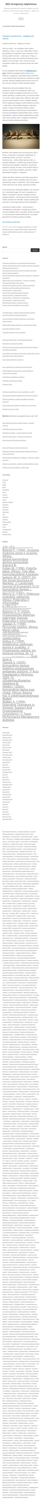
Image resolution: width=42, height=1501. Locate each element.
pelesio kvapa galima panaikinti (28, 935)
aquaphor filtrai (29, 896)
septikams (13, 1198)
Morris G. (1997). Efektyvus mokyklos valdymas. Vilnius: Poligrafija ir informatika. (20, 598)
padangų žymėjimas (24, 831)
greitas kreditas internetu (20, 1029)
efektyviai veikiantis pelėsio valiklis (18, 980)
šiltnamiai (29, 1138)
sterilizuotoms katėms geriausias (30, 963)
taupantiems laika (24, 1245)
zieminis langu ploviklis (14, 1049)
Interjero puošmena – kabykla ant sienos (18, 37)
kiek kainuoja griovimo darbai (26, 1188)
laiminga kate (28, 1022)
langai (30, 590)
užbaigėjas (23, 680)
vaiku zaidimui (26, 1002)
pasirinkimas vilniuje (13, 1010)
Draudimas (5, 490)
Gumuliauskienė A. (15, 574)
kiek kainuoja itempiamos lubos (18, 1015)
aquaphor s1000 (21, 916)
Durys (4, 492)
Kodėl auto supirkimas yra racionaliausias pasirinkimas (18, 263)
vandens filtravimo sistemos (25, 854)
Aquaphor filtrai (7, 384)
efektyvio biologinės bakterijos (19, 1136)
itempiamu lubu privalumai (20, 1012)
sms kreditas (12, 1287)
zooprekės (33, 1151)
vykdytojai (17, 696)
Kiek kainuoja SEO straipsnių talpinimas (14, 440)
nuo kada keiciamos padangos (28, 1054)
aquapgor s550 (11, 916)
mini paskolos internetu (29, 1341)
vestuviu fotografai (7, 1200)
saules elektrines (21, 632)
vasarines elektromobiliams (19, 1255)
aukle (33, 1225)
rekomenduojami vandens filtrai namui (23, 871)
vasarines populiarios (26, 1250)
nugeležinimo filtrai (12, 935)
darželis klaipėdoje (29, 1220)
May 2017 (5, 777)
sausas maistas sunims (29, 1089)
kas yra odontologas (33, 1156)
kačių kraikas (36, 1146)
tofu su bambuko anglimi (9, 1067)
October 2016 (6, 787)
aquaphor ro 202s (7, 933)
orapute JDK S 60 (22, 1203)
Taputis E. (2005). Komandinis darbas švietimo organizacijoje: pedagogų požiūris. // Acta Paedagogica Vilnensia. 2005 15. (20, 670)
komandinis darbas (15, 589)
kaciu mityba (34, 1071)
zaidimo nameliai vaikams (9, 1190)
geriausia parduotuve (8, 1106)
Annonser (5, 480)
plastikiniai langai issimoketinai (10, 608)
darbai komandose (15, 559)
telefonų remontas (11, 940)
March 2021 (5, 750)
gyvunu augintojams (9, 1094)
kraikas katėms (7, 1148)
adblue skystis (34, 1005)
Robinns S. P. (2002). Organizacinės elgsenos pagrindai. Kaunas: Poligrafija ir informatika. (19, 616)
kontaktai (14, 1099)
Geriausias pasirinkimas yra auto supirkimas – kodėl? (18, 392)
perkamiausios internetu (16, 1418)
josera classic (22, 982)
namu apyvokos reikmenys (22, 990)
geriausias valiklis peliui (21, 977)
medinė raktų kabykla (20, 229)
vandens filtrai (18, 891)
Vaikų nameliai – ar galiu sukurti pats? (13, 300)
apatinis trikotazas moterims (21, 1213)
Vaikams (5, 532)
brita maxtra (14, 1425)
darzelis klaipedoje (22, 1215)
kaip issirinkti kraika (8, 1143)
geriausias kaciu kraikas (9, 958)
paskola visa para (22, 1284)
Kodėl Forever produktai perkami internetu (15, 293)
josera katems (31, 1079)
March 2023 (5, 745)
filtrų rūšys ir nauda (13, 841)
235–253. (8, 547)
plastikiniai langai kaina (25, 608)
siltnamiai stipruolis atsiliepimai (18, 997)
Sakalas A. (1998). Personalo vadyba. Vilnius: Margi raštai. (20, 627)
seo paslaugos (17, 657)
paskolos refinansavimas (27, 1032)
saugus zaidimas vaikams (9, 995)
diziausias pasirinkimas (19, 1257)
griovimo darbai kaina (8, 1208)
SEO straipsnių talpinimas (21, 4)
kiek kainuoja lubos (28, 1017)
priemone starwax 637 (16, 1178)
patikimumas (13, 1203)
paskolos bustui (13, 1071)
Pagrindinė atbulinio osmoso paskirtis (13, 332)
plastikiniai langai (21, 606)
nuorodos (34, 1099)
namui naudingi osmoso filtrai (24, 876)
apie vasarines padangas (16, 1277)
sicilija (30, 1287)
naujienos (28, 1099)
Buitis (4, 487)
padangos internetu (23, 1042)
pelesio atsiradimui (15, 1279)
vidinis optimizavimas (14, 1024)
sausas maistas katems (9, 1086)
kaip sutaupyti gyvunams (10, 1091)
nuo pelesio (27, 1225)
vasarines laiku (32, 1255)
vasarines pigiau (24, 1247)
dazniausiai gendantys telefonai (26, 958)
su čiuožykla (34, 1168)
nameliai (4, 1166)
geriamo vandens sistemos (31, 891)
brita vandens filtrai (8, 1138)
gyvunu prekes (31, 1094)
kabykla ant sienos (8, 229)
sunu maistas (34, 1076)
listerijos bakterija (34, 1000)
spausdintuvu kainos (33, 1198)
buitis (33, 990)
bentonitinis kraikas (7, 1089)
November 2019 (7, 760)
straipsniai (20, 1126)
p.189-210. (9, 606)
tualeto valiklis (22, 1198)
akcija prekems (26, 1114)
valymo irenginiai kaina (8, 1227)
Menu (21, 18)
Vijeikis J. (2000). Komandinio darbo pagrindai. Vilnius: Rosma (18, 689)
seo (29, 1200)
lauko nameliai (13, 1166)
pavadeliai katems (17, 1109)
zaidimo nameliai (25, 1462)
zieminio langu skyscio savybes (12, 1002)
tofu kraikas (18, 1089)
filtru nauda (32, 1128)
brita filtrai (5, 1423)
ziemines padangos (26, 1052)
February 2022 (6, 747)
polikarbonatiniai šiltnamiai (25, 1116)
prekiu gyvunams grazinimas (22, 1069)
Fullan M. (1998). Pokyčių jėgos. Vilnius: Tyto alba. (19, 569)
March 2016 (5, 792)
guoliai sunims (28, 1081)
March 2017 (5, 779)
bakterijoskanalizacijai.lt (9, 1215)
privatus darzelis (7, 1012)
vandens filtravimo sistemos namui (25, 861)
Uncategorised (6, 529)
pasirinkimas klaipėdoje (16, 1220)
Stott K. (7, 659)
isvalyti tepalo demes (15, 1039)
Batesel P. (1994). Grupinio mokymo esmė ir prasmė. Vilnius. (20, 553)
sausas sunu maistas (23, 1111)
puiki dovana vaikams (8, 953)
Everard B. (9, 565)
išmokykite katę (6, 1074)
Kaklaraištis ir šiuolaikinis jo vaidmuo (13, 377)
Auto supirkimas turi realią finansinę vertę (15, 448)
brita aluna (22, 1158)
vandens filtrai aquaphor (26, 898)
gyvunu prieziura (35, 1091)
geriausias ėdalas (34, 1123)
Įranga (4, 500)
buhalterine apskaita (8, 1007)
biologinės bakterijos (27, 1131)
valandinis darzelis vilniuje (18, 1079)
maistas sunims (17, 1141)
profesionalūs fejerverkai (9, 1153)
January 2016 (6, 797)
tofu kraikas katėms (8, 1163)
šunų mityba (17, 1146)
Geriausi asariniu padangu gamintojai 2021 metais (23, 1064)
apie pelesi (5, 1279)
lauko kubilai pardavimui (21, 938)
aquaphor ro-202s (23, 923)
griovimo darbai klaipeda (25, 1448)
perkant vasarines (13, 1272)
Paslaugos (20, 227)
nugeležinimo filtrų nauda (14, 883)
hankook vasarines (12, 1252)
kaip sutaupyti (21, 1104)
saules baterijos (8, 632)
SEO (3, 514)
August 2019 (6, 762)
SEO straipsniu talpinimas (9, 831)
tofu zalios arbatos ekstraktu (26, 1067)
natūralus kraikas (23, 1423)
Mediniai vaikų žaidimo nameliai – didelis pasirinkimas (18, 285)
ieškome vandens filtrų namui (22, 864)
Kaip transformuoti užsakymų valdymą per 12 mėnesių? (19, 405)
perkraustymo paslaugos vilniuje (22, 1074)
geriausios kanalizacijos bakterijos (19, 1005)
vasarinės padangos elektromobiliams (13, 972)
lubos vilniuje (22, 1019)
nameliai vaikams (23, 1166)
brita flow (20, 1161)
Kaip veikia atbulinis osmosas (11, 329)
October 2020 (6, 757)
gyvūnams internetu (19, 1148)
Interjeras (5, 497)
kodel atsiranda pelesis (21, 1000)
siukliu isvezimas (13, 1175)
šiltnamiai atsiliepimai (33, 1118)
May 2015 (5, 809)
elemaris (26, 1161)
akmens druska (26, 1289)
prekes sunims (12, 1111)
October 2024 (6, 742)
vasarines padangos (14, 1052)
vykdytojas (31, 696)
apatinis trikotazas (32, 1208)
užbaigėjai (9, 680)
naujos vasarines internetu (10, 1264)
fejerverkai (5, 1128)
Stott (34, 656)
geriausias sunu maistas (30, 1141)
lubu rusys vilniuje (12, 1019)
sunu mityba (12, 1104)
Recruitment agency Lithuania (28, 1170)
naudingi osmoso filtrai (25, 851)
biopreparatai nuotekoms (28, 1450)
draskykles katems (7, 1034)
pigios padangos (26, 1044)
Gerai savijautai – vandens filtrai (12, 290)
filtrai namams (11, 859)
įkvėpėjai (8, 720)
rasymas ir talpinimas (17, 1240)
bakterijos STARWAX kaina (14, 1180)
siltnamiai (30, 1019)
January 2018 (6, 770)
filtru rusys (5, 1156)
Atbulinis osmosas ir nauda (10, 409)
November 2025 (7, 735)
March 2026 (5, 732)
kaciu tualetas (34, 1084)
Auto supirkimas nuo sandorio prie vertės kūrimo (17, 367)
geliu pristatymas (21, 1208)
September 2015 (7, 799)
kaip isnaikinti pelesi (29, 1282)
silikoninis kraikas (33, 1086)
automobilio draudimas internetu (24, 547)
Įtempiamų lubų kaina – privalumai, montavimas (17, 437)
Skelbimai (27, 227)
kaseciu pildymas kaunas (24, 1195)
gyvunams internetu (31, 1104)
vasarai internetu (24, 1272)
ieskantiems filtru (15, 1128)
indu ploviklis (14, 1205)
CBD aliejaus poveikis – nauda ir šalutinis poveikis (17, 433)
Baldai (4, 485)
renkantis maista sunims (21, 1292)
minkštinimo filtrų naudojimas (22, 839)
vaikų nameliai (32, 1430)
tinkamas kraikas (32, 1153)
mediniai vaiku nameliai (25, 1190)
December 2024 (7, 740)
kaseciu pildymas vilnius (9, 1195)
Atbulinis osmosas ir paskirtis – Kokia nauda (15, 467)
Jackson (33, 574)
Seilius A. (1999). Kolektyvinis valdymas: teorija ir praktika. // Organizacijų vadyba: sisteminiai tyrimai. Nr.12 (19, 647)
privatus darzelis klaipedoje (24, 1227)
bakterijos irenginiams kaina (25, 1453)
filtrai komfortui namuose (22, 856)
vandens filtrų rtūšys (23, 869)
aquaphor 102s (28, 930)
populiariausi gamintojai (31, 1277)
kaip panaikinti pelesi (9, 1460)
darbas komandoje (15, 562)
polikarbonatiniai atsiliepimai (17, 1118)
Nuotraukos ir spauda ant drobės (12, 343)
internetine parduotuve (22, 1106)
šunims (18, 1094)
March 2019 (5, 767)
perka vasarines (23, 1252)
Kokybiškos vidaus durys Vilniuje (12, 381)
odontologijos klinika (13, 1076)
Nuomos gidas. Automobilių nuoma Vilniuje (15, 305)
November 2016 (7, 784)
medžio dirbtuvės (29, 232)
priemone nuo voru (7, 938)
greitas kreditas (6, 1029)
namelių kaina (32, 1433)
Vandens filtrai (6, 534)
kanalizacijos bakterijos (21, 1133)
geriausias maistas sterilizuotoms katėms (14, 960)
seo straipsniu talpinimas (25, 945)
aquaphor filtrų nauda (29, 906)
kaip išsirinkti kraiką (21, 1420)
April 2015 (5, 812)
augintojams (6, 1126)
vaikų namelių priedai (26, 1465)
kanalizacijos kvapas (8, 1133)
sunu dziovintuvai (13, 1084)
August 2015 (6, 802)
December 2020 (7, 752)
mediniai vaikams (28, 1435)
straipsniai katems (18, 1022)
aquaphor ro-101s (25, 913)
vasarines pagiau (31, 1262)
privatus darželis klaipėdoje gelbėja (20, 1217)
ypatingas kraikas (16, 1114)
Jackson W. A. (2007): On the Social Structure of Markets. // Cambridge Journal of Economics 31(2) (20, 581)
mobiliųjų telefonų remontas (11, 963)
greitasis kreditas (31, 1027)
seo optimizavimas (7, 657)
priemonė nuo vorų (31, 943)
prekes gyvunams (24, 1091)
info (38, 1089)
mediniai (14, 1433)
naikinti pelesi (13, 1188)
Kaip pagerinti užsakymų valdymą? (12, 360)
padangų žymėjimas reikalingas (27, 970)
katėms (24, 1094)
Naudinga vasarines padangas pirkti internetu (16, 288)
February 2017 (6, 782)
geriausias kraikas (14, 1151)
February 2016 (6, 794)
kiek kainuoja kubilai (9, 965)
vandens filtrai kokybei (23, 859)
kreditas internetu (14, 1032)
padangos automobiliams (32, 1230)
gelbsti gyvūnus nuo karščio (22, 1143)
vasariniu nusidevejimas (10, 1269)
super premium (25, 1076)
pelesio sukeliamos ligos (9, 1284)
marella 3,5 (5, 1428)
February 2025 (6, 737)
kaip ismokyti (6, 1114)
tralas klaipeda (24, 1173)
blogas (14, 1126)
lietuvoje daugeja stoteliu (9, 970)
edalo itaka (28, 1101)
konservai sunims (24, 1084)
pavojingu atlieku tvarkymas (27, 1205)
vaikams (4, 992)
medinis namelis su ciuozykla (18, 1037)
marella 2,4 (29, 1158)
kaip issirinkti (13, 1116)
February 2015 (6, 817)
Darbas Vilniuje (14, 1170)
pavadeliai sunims (29, 1109)
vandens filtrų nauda (17, 844)
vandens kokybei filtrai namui (22, 866)
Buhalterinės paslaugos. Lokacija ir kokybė (15, 303)
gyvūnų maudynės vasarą (22, 1413)
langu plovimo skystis (29, 1049)
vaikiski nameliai (7, 1168)
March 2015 (5, 814)
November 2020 (7, 755)
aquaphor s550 (16, 928)
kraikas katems (22, 1153)
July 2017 (5, 775)
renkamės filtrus (35, 1121)
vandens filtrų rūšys (32, 873)
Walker (7, 699)
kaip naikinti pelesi (22, 1185)
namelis (16, 1440)
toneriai (34, 1193)
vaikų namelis (30, 1163)
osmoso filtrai (15, 836)
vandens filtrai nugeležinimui (31, 883)
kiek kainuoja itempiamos (14, 1017)
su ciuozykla (26, 1168)
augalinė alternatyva (29, 1096)
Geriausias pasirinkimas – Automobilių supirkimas (17, 340)
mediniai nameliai (20, 1163)
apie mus (21, 1099)
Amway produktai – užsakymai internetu (14, 295)
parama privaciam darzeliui (23, 1007)
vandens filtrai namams (21, 1497)
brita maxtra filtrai (7, 1158)
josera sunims (6, 1081)
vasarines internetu (7, 1242)
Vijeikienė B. (10, 683)
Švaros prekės (6, 522)
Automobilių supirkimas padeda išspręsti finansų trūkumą (20, 395)
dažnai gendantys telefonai (23, 965)
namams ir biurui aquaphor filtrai (22, 918)
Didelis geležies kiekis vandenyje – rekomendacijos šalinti (19, 325)
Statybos (5, 519)
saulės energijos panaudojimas (14, 636)
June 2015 (5, 807)
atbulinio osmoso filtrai (8, 846)
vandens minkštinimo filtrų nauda (12, 886)
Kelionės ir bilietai (7, 502)
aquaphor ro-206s (23, 925)
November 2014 (7, 819)
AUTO (4, 482)
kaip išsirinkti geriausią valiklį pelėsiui (26, 950)
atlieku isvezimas (18, 1230)
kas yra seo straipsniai (14, 985)
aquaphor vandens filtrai (17, 896)
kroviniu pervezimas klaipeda (10, 1173)
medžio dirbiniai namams (15, 232)
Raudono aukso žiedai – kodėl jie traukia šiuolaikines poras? (20, 464)
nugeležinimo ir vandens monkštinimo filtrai (14, 888)
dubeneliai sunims (34, 1351)
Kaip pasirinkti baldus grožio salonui (13, 283)
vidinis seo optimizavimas (26, 987)
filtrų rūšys (10, 839)
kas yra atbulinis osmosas (14, 849)
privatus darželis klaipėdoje (10, 1222)
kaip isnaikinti (11, 1185)
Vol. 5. (6, 696)
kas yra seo (21, 940)
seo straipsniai (27, 657)
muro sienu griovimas (20, 1200)
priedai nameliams (21, 1430)
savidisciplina (11, 638)
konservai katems (22, 1086)
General (4, 495)
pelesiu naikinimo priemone (24, 1460)
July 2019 (5, 765)
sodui (38, 1136)
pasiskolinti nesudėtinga (28, 1024)
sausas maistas (26, 1146)
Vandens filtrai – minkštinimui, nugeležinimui (16, 298)
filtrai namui (19, 878)
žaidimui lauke (33, 1166)
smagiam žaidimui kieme (23, 953)
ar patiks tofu (18, 1096)
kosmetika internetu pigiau (24, 1210)
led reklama (6, 1121)
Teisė (4, 527)
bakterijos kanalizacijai (30, 992)
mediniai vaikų (22, 1433)
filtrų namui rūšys (21, 873)
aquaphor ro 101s (18, 930)
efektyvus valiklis (28, 1180)
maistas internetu (22, 1123)
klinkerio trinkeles (24, 1175)
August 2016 (6, 789)
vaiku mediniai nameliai (26, 1440)
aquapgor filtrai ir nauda (19, 908)
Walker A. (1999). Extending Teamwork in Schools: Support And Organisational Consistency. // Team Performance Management (20, 709)
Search (4, 247)
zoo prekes (33, 1161)
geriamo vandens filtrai (28, 928)
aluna (15, 1158)
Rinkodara (5, 512)
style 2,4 (8, 1161)
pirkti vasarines (6, 1257)
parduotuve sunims (24, 1232)
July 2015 (5, 804)
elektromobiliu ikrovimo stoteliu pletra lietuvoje (25, 968)
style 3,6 (14, 1161)
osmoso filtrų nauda (26, 836)
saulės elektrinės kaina (11, 634)
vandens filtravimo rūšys (22, 834)
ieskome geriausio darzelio (28, 1010)
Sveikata (5, 524)
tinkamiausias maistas (9, 1123)
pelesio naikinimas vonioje (22, 1458)
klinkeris (21, 1183)
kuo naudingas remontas (22, 975)
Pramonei (5, 510)
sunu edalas (5, 1079)
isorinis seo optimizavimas (9, 987)
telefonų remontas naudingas (24, 955)
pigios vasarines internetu (20, 1267)
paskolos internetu (7, 1027)
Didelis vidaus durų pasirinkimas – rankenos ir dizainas (18, 280)
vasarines (30, 1242)
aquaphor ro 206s (19, 933)
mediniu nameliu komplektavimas (21, 1193)
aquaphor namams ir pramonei (26, 903)
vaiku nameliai (17, 1168)
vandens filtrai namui (8, 873)
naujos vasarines (13, 1247)
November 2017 (7, 772)
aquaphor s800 (14, 913)
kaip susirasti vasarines (13, 1274)
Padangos (5, 505)
